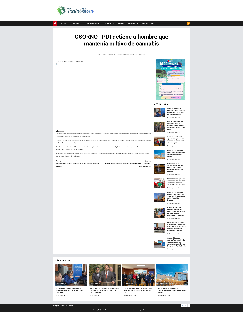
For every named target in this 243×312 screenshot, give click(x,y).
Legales (121, 23)
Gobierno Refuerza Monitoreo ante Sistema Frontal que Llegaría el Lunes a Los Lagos (70, 290)
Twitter (70, 305)
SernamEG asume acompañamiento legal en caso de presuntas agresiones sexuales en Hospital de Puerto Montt (176, 242)
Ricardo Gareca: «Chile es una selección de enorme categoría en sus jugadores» (77, 163)
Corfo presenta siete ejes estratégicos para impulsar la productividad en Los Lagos (176, 140)
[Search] (184, 23)
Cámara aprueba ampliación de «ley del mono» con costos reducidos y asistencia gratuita (175, 167)
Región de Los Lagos (91, 23)
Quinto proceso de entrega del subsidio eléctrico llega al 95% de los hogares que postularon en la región (176, 211)
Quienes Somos (148, 23)
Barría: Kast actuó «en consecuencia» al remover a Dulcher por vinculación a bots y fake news (176, 125)
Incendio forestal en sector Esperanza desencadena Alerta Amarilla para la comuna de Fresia (128, 163)
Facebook (64, 305)
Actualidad (108, 23)
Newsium (137, 310)
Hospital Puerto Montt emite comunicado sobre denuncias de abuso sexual (176, 153)
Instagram (56, 305)
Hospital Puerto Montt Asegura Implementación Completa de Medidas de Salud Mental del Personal (176, 196)
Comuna (75, 23)
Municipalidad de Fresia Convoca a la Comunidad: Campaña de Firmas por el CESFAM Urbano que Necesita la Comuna (176, 227)
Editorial (63, 23)
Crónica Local (133, 23)
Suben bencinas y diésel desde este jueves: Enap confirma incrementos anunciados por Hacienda (176, 182)
